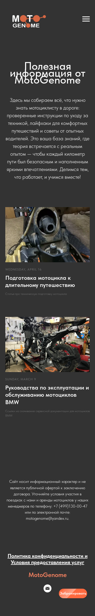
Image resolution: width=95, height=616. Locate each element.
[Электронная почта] (47, 591)
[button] (73, 593)
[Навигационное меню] (86, 19)
